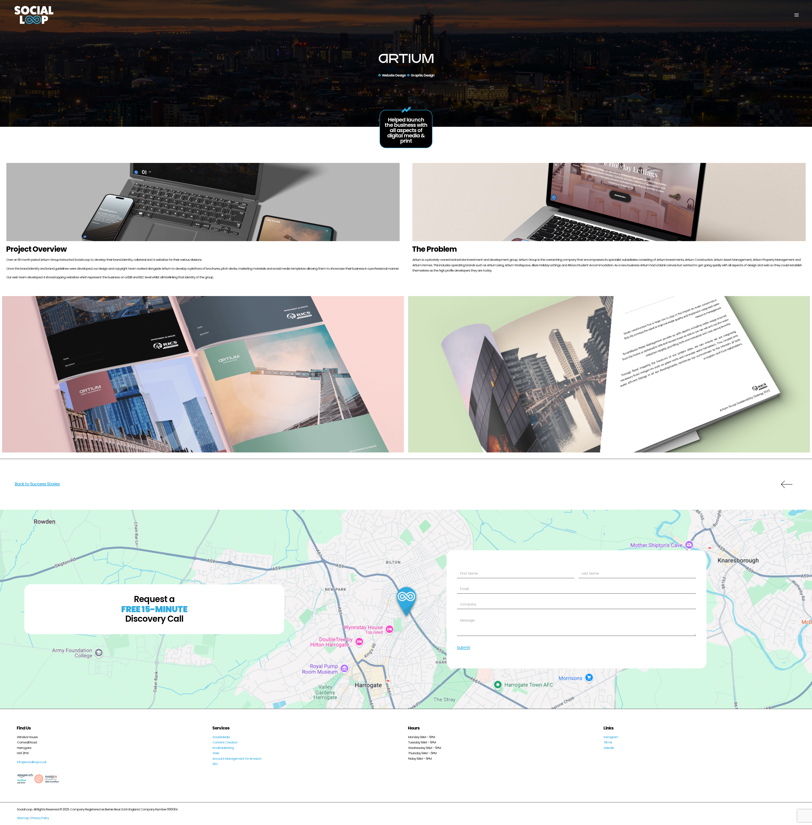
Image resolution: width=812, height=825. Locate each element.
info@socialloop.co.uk (31, 762)
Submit (463, 648)
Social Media (221, 737)
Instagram (611, 737)
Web (216, 753)
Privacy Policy (40, 818)
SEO (215, 764)
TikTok (608, 742)
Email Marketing (223, 748)
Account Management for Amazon (237, 758)
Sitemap (23, 818)
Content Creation (225, 742)
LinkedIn (609, 748)
